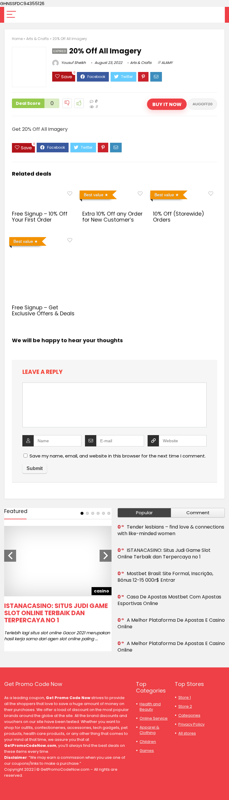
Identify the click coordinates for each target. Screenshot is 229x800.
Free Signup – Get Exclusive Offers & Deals (43, 310)
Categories (189, 715)
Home (17, 38)
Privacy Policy (191, 724)
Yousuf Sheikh (73, 62)
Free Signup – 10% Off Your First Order (39, 216)
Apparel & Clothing (149, 729)
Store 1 (184, 697)
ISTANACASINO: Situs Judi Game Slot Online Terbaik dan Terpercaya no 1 (56, 612)
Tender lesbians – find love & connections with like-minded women (170, 530)
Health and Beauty (150, 706)
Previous (10, 556)
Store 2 (185, 706)
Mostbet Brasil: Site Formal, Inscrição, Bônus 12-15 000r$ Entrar (165, 577)
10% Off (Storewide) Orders (178, 216)
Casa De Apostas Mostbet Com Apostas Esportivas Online (169, 600)
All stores (187, 733)
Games (147, 750)
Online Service (154, 718)
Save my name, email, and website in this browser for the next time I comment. (118, 456)
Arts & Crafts (37, 38)
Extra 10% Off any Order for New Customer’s (112, 216)
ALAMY (167, 62)
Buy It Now (167, 104)
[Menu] (11, 15)
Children (148, 741)
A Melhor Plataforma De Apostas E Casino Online (171, 623)
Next (106, 556)
